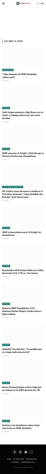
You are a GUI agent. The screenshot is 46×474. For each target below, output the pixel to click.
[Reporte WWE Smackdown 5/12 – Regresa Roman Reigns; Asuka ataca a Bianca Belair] (23, 293)
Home (9, 459)
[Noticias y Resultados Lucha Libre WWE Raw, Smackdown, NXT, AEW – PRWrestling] (23, 3)
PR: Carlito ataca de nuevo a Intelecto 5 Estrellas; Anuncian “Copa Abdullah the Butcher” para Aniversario (22, 194)
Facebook (15, 462)
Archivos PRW (8, 70)
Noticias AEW (31, 459)
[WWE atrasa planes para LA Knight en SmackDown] (23, 217)
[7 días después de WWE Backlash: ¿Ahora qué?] (23, 59)
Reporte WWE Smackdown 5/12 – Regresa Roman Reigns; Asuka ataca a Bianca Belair (22, 311)
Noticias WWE (18, 459)
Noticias (6, 108)
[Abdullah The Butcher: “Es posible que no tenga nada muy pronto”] (23, 334)
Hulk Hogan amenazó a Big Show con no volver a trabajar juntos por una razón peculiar (22, 115)
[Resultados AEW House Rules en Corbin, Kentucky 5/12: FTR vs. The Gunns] (23, 255)
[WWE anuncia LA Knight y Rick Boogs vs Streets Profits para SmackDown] (23, 138)
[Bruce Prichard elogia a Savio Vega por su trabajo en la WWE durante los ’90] (23, 372)
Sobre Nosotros (27, 462)
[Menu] (3, 3)
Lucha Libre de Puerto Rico (12, 187)
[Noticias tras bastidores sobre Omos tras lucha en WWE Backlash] (23, 410)
